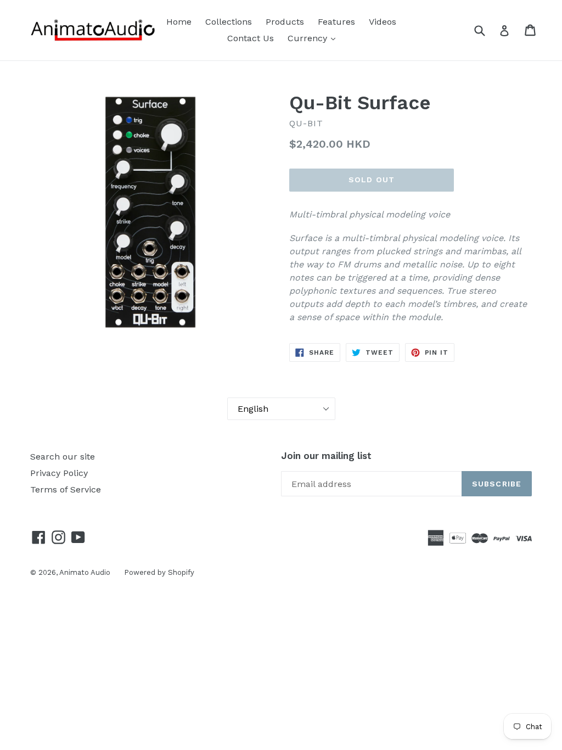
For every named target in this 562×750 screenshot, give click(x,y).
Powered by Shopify (159, 572)
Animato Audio (84, 572)
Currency (309, 38)
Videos (382, 21)
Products (285, 21)
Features (336, 21)
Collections (228, 21)
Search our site (62, 456)
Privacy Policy (59, 473)
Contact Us (250, 38)
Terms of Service (65, 489)
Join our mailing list (326, 455)
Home (179, 21)
